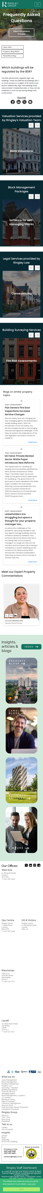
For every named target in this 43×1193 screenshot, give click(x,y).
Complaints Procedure (10, 1109)
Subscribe (5, 1140)
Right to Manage (8, 1101)
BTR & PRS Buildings (10, 1142)
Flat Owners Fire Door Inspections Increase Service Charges (17, 411)
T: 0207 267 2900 (8, 879)
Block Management (9, 1082)
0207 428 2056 (10, 1151)
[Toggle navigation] (37, 4)
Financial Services (8, 1092)
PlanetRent (6, 1121)
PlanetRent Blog (9, 56)
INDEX (29, 647)
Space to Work (7, 1105)
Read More (32, 442)
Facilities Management (10, 1084)
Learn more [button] (31, 1184)
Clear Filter (7, 47)
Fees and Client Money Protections (15, 1107)
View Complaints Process (21, 32)
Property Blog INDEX (11, 51)
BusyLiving (6, 1119)
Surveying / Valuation (10, 1088)
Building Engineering (9, 1090)
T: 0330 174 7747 (8, 1032)
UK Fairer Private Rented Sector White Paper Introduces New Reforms (19, 459)
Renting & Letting (8, 1099)
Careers (4, 1128)
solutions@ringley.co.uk (13, 1157)
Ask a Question (7, 1129)
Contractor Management (11, 1103)
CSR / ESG (6, 1117)
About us (5, 1115)
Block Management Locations (13, 1096)
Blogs (4, 1138)
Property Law (7, 1086)
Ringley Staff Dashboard (21, 1167)
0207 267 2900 (10, 1153)
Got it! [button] (21, 1189)
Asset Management (9, 1080)
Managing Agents (8, 1094)
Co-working (6, 1097)
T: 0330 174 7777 (8, 981)
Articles (4, 1136)
